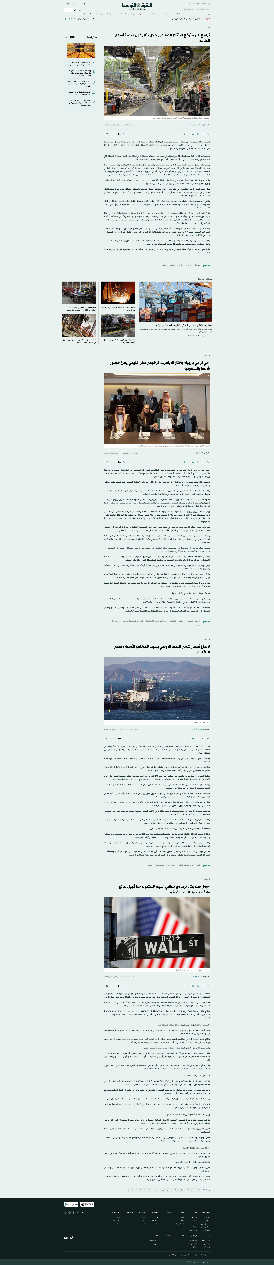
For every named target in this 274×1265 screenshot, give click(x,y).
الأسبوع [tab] (67, 37)
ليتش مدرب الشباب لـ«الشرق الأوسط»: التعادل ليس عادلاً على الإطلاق (177, 19)
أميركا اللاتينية (193, 1230)
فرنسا (197, 625)
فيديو (102, 14)
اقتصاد (172, 265)
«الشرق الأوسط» (195, 125)
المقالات (182, 1217)
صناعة (197, 265)
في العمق (109, 14)
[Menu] (209, 14)
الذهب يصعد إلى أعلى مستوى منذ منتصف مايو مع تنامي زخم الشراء (80, 63)
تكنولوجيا (133, 14)
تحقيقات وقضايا (192, 1244)
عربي (209, 3)
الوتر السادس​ (154, 1221)
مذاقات (118, 1217)
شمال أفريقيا (204, 1224)
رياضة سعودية (206, 1241)
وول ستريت (179, 1190)
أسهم (156, 1190)
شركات (188, 265)
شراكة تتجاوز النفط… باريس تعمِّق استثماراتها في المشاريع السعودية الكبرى (79, 83)
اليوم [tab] (72, 37)
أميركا (138, 1190)
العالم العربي (207, 1217)
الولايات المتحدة (193, 1217)
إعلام (157, 1227)
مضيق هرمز (159, 865)
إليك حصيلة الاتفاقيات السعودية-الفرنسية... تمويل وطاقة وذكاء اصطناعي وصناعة (80, 73)
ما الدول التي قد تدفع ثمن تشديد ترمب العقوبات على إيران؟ (79, 93)
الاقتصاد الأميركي (193, 1190)
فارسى (188, 3)
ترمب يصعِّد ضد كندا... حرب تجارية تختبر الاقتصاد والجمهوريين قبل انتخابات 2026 (79, 102)
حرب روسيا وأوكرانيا (186, 865)
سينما (157, 1224)
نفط (198, 865)
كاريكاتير (182, 1221)
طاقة (180, 265)
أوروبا (195, 1221)
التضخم (147, 1190)
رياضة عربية (206, 1244)
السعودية (115, 621)
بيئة (144, 1224)
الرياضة (116, 14)
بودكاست (95, 14)
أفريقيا (195, 1227)
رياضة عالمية (207, 1247)
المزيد (83, 14)
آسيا (196, 1224)
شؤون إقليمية (206, 1230)
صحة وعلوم (142, 14)
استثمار (173, 621)
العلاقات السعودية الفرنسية (156, 621)
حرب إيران (171, 865)
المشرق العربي (204, 1227)
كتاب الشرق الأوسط (178, 1224)
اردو (193, 3)
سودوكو (156, 1244)
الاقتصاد (159, 14)
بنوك (181, 621)
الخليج (206, 1221)
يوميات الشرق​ (125, 14)
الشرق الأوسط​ (178, 14)
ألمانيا (164, 265)
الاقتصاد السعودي (193, 621)
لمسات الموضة (116, 1224)
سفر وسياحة (116, 1221)
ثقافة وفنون (151, 14)
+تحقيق (195, 1247)
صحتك (144, 1217)
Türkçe (198, 3)
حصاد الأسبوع (193, 1241)
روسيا (149, 865)
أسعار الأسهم (166, 1190)
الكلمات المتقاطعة (153, 1241)
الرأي (165, 14)
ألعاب (89, 14)
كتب (157, 1217)
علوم (144, 1221)
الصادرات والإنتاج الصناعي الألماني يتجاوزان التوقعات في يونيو (184, 325)
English (204, 3)
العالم (171, 14)
